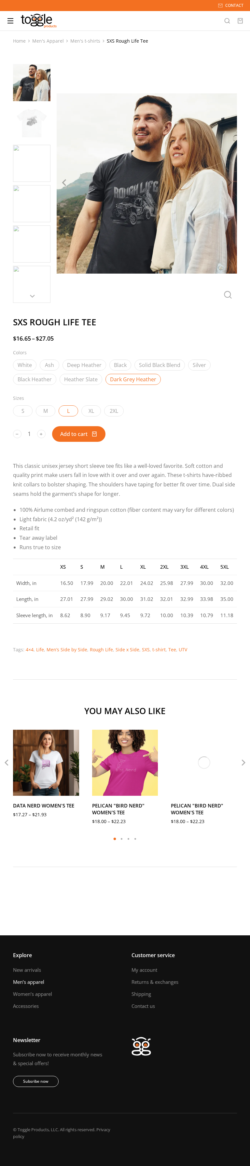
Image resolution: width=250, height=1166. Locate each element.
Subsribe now (36, 1081)
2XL (114, 410)
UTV (183, 649)
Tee (172, 649)
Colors (20, 352)
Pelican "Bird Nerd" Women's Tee (118, 809)
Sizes (18, 398)
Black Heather (35, 379)
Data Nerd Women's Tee (43, 805)
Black (120, 365)
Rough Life (101, 649)
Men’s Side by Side (67, 649)
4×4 (30, 649)
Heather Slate (81, 379)
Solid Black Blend (159, 365)
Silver (199, 365)
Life (40, 649)
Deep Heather (84, 365)
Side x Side (127, 649)
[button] (115, 839)
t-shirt (159, 649)
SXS (146, 649)
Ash (49, 365)
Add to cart (74, 434)
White (25, 365)
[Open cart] (240, 21)
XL (91, 410)
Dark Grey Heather (133, 379)
